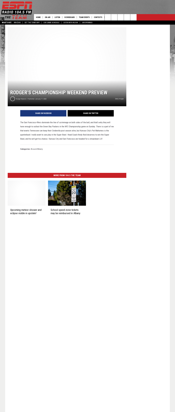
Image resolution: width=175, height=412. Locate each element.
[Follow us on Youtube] (127, 17)
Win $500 (17, 23)
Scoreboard (69, 17)
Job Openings (87, 23)
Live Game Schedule (51, 23)
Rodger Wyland (21, 99)
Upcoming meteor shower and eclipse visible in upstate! (26, 211)
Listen (57, 17)
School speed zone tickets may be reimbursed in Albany (65, 211)
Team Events (84, 17)
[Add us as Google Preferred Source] (114, 17)
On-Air (47, 17)
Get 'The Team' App (32, 23)
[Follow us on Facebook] (120, 17)
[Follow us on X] (133, 17)
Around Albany (37, 149)
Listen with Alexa (70, 23)
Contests (98, 17)
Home (38, 17)
